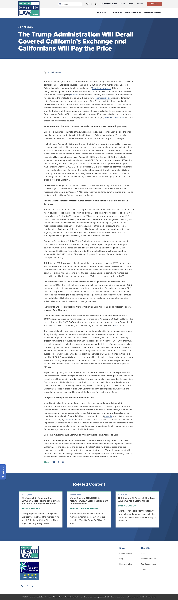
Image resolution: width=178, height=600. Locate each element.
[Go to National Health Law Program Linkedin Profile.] (96, 4)
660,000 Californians (115, 117)
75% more (69, 419)
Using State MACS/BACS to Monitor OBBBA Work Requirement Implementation (89, 501)
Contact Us (145, 569)
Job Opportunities (148, 564)
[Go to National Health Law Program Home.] (29, 8)
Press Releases (125, 553)
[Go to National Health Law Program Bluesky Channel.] (87, 4)
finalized (74, 94)
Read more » (133, 597)
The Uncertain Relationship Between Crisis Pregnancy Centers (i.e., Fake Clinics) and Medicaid (41, 501)
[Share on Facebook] (58, 462)
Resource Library (126, 564)
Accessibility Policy (72, 597)
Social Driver (151, 597)
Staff (143, 553)
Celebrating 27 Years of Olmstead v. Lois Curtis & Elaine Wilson (136, 499)
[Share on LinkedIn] (63, 462)
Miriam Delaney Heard (84, 508)
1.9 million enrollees (101, 88)
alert (116, 325)
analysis (108, 416)
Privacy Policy (58, 597)
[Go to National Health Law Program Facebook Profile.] (92, 4)
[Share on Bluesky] (54, 462)
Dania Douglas (127, 505)
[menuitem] (109, 4)
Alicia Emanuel (55, 72)
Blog (121, 558)
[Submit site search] (59, 4)
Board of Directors (148, 558)
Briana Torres (31, 508)
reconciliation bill (103, 98)
